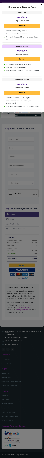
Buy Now (22, 26)
